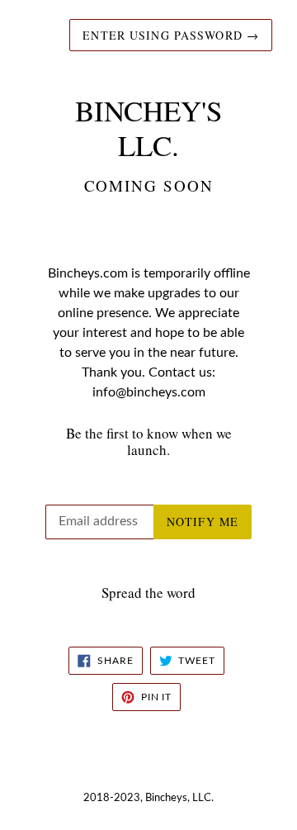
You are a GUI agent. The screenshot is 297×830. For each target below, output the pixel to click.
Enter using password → (170, 35)
